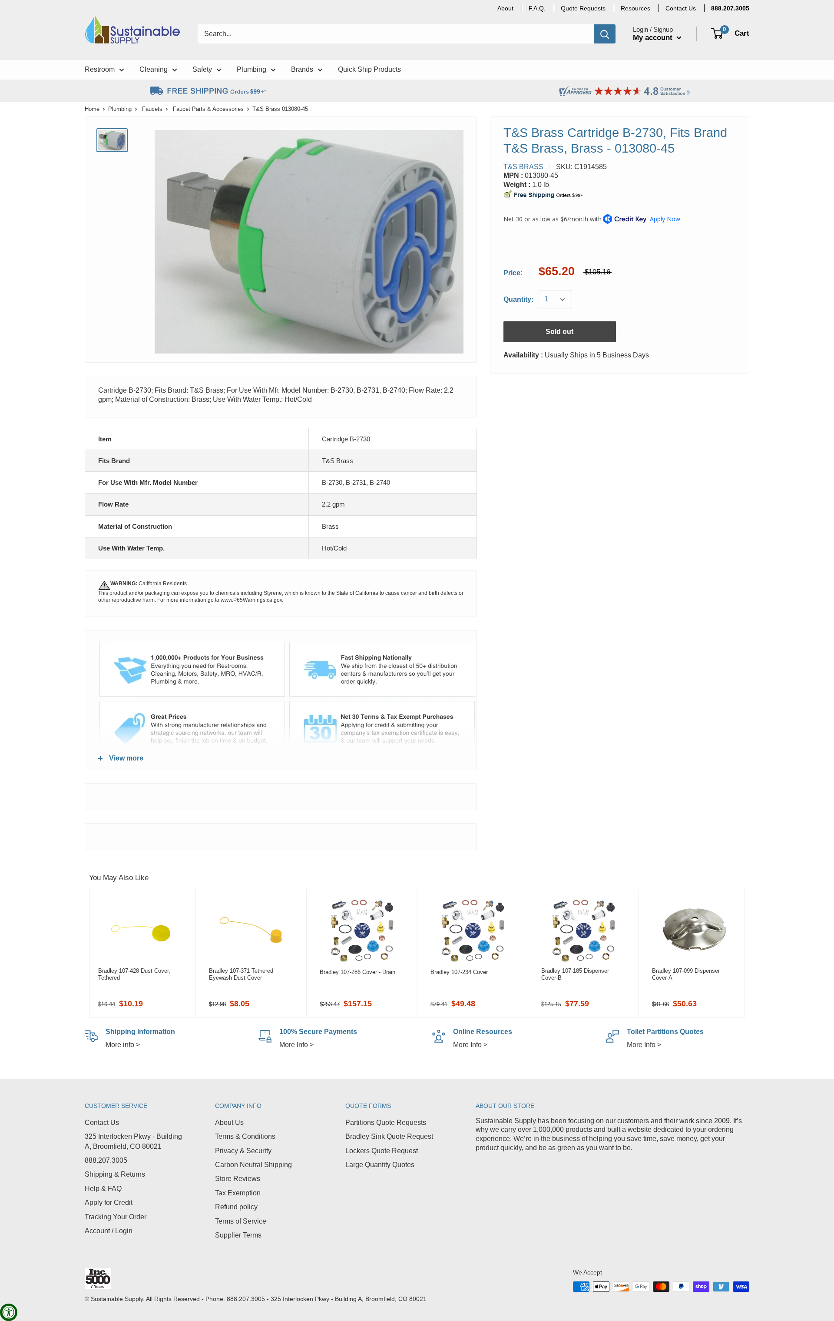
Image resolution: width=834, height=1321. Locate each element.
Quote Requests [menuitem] (583, 8)
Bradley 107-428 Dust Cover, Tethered (134, 974)
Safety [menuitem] (202, 69)
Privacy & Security (243, 1150)
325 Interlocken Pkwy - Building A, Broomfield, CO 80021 (133, 1141)
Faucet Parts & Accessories (208, 109)
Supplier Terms (238, 1235)
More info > (123, 1044)
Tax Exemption (238, 1193)
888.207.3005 (106, 1160)
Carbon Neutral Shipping (253, 1164)
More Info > (296, 1044)
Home (92, 109)
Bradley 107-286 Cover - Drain (357, 972)
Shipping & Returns (115, 1174)
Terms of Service (240, 1221)
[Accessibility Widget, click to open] (8, 1312)
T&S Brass (523, 166)
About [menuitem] (505, 8)
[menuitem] (730, 8)
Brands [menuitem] (302, 69)
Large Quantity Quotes (379, 1164)
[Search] (605, 33)
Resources (635, 8)
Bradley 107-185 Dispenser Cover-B (575, 974)
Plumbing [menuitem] (251, 69)
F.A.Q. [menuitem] (537, 8)
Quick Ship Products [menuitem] (369, 69)
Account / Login (108, 1230)
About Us (229, 1122)
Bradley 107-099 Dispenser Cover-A (686, 974)
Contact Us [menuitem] (680, 8)
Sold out (559, 331)
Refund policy (236, 1207)
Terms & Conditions (245, 1136)
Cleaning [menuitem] (153, 69)
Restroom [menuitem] (100, 69)
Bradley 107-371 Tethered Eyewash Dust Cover (241, 974)
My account (654, 37)
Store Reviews (237, 1178)
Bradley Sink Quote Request (389, 1136)
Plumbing (120, 109)
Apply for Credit (108, 1202)
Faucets (152, 109)
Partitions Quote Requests (385, 1122)
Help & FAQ (103, 1188)
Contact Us (102, 1122)
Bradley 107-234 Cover (459, 972)
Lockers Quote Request (381, 1150)
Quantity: (518, 299)
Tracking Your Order (115, 1217)
